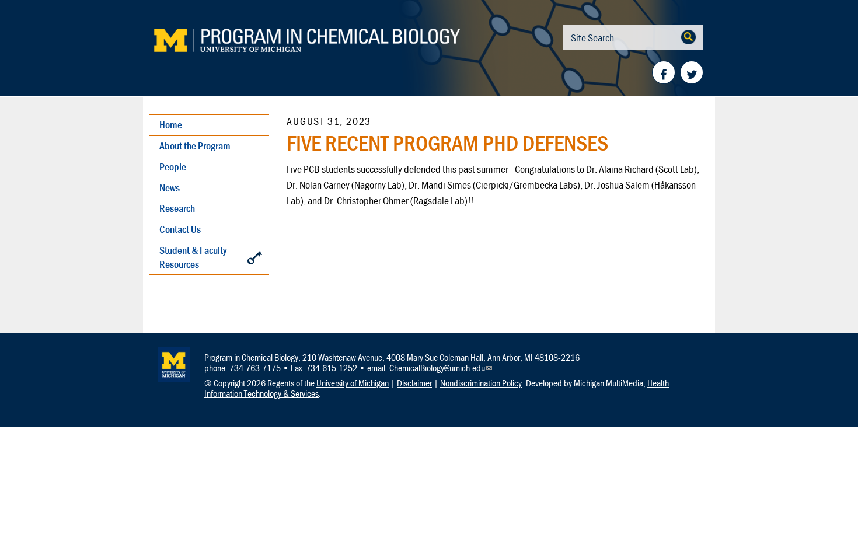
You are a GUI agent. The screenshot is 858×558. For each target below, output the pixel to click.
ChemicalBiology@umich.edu (440, 368)
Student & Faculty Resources (192, 257)
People (172, 166)
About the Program (195, 145)
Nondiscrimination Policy (481, 383)
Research (177, 208)
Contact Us (180, 229)
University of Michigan (352, 383)
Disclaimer (414, 383)
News (169, 187)
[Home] (329, 40)
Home (170, 124)
